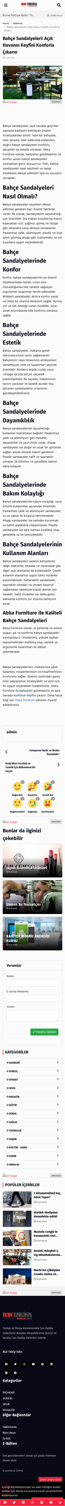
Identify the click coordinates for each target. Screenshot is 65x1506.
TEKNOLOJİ (14, 1130)
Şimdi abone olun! (50, 1479)
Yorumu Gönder (45, 1032)
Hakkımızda (10, 1426)
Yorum (10, 1006)
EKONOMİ (14, 1062)
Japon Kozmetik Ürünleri (26, 868)
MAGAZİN (13, 1096)
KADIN (12, 1156)
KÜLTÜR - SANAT (17, 1147)
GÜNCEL (13, 1071)
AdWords (13, 1164)
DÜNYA (12, 1113)
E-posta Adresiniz (17, 991)
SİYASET (13, 1079)
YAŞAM (12, 1139)
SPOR (11, 1088)
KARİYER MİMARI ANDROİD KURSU (27, 938)
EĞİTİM (12, 1105)
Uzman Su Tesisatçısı (23, 904)
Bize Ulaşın (9, 1432)
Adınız (10, 976)
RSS (7, 1438)
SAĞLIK (12, 1122)
